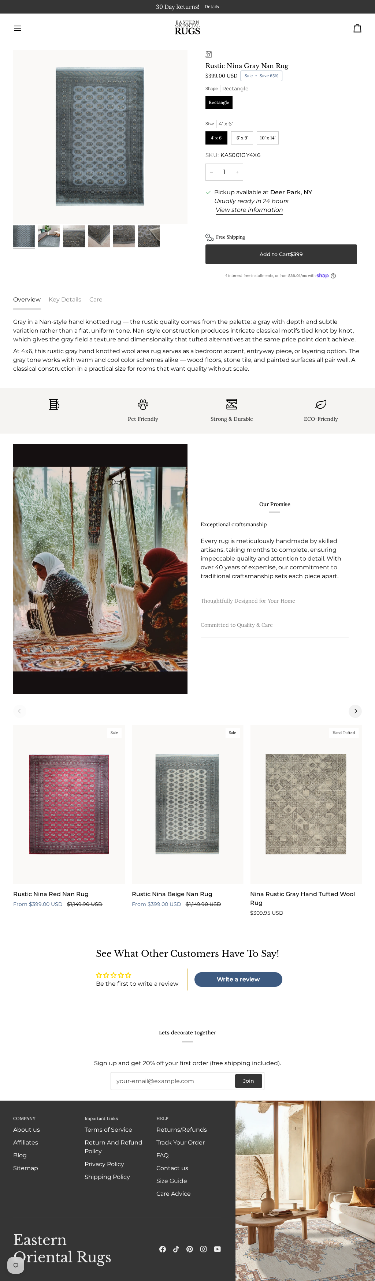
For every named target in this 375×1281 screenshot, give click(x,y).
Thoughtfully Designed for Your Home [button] (248, 552)
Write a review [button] (238, 978)
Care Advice (173, 1193)
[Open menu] (24, 27)
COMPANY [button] (24, 1118)
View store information (249, 209)
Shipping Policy (107, 1176)
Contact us (172, 1168)
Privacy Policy (104, 1164)
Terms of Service (108, 1129)
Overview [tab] (27, 298)
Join (248, 1081)
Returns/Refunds (181, 1129)
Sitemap (25, 1168)
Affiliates (25, 1142)
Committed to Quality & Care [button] (237, 620)
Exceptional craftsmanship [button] (234, 528)
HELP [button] (162, 1118)
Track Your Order (180, 1142)
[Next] (355, 710)
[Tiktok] (176, 1249)
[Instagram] (203, 1249)
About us (26, 1129)
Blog (20, 1155)
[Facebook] (162, 1249)
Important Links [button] (101, 1118)
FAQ (162, 1155)
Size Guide (171, 1180)
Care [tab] (96, 298)
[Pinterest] (189, 1249)
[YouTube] (217, 1249)
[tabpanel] (187, 344)
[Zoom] (100, 136)
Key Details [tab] (65, 298)
